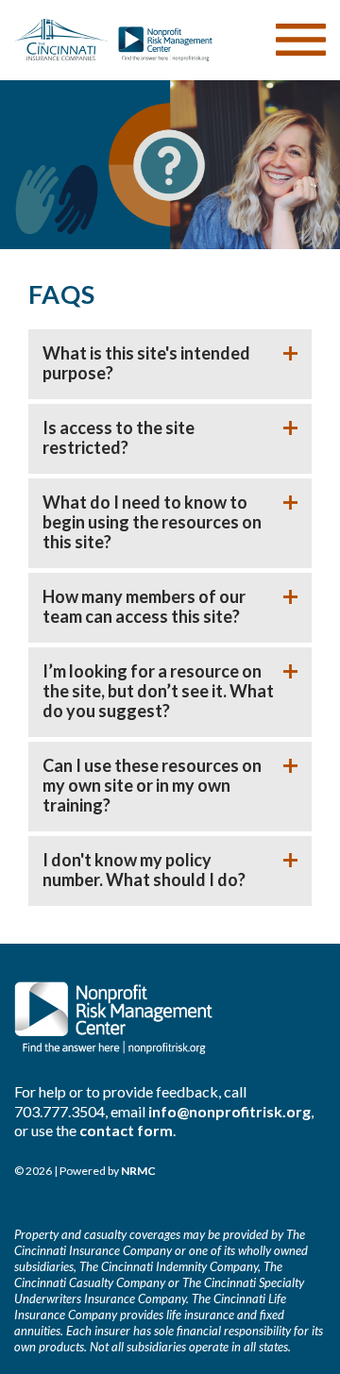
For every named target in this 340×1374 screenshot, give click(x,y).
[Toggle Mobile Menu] (301, 40)
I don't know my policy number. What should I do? (144, 870)
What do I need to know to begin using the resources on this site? (152, 522)
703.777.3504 (59, 1111)
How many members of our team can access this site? (144, 607)
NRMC (138, 1171)
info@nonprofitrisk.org (229, 1111)
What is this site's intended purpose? (146, 363)
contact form (126, 1130)
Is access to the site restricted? (118, 438)
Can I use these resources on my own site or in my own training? (152, 785)
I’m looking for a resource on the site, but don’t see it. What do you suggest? (158, 691)
